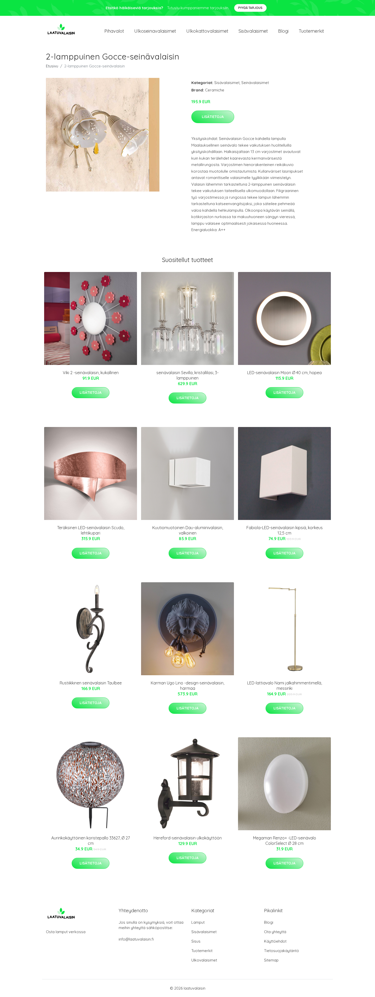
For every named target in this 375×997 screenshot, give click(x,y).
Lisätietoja (213, 116)
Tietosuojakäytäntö (281, 950)
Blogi (283, 31)
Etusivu (52, 66)
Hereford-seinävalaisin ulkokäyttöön (188, 837)
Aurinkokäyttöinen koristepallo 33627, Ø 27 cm (90, 840)
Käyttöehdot (275, 941)
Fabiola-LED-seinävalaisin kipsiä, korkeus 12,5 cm (284, 530)
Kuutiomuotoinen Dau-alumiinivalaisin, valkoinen (187, 530)
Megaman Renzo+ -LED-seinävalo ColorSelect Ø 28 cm (284, 840)
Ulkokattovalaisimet (207, 31)
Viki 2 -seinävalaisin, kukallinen (91, 372)
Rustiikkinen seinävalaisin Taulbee (91, 682)
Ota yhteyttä (275, 931)
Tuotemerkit (311, 31)
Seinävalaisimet (255, 82)
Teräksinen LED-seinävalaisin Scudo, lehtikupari (90, 530)
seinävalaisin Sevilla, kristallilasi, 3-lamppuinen (187, 375)
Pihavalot (114, 31)
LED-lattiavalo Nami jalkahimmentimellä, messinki (284, 685)
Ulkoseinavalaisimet (155, 31)
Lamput (198, 922)
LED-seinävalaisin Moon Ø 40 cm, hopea (284, 372)
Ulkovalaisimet (204, 960)
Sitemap (271, 960)
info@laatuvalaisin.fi (136, 939)
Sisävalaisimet (253, 31)
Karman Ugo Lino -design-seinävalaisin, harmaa (187, 685)
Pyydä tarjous (250, 8)
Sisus (196, 941)
